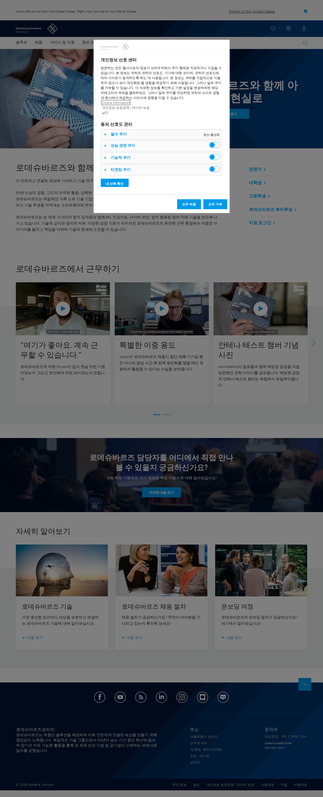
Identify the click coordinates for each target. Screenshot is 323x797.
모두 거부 (215, 204)
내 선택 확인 (115, 184)
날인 (105, 113)
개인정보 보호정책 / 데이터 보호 (126, 108)
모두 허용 (189, 204)
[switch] (214, 145)
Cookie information (116, 103)
